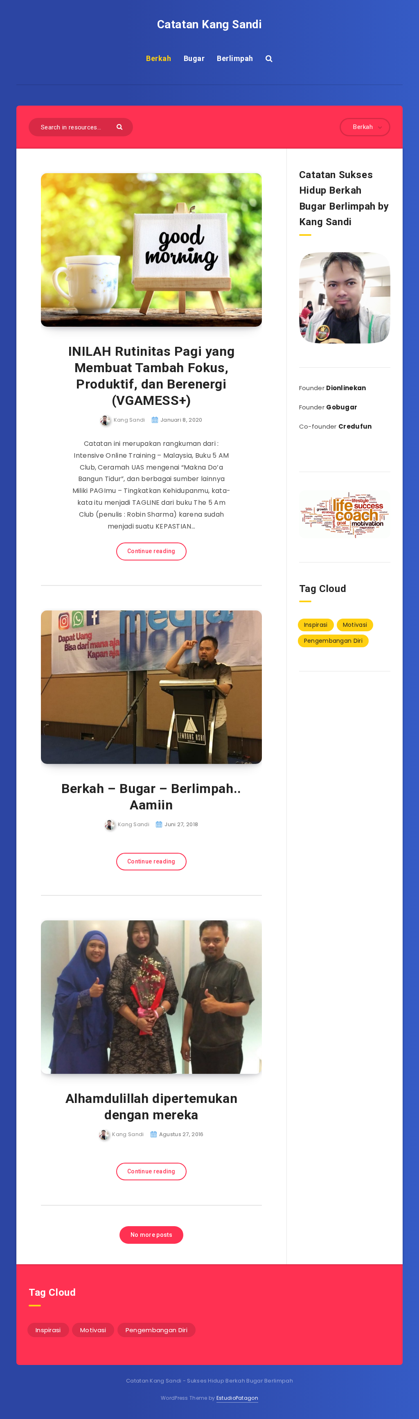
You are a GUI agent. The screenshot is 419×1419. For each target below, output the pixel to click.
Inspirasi (316, 625)
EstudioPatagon (237, 1397)
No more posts (151, 1234)
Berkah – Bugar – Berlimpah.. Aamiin (151, 797)
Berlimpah (235, 58)
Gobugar (341, 407)
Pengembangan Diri (333, 641)
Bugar (194, 58)
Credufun (355, 426)
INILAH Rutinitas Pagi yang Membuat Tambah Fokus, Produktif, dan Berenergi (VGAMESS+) (151, 375)
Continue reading (151, 551)
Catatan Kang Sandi (209, 24)
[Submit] (120, 126)
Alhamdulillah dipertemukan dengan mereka (151, 1107)
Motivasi (355, 625)
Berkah (158, 58)
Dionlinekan (346, 388)
